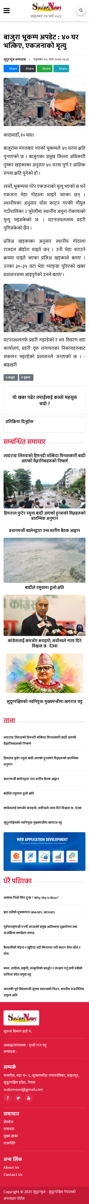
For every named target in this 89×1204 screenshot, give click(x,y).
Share (12, 68)
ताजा (9, 721)
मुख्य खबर (11, 1136)
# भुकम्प (26, 377)
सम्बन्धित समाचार (25, 442)
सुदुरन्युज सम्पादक (15, 59)
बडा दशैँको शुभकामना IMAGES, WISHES (29, 912)
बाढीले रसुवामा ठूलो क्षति (19, 793)
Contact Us (13, 1175)
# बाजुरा (10, 377)
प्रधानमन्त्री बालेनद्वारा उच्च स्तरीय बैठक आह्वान (31, 779)
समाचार (9, 1129)
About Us (11, 1167)
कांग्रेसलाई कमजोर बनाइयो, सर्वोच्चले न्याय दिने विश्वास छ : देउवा (43, 808)
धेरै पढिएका (18, 882)
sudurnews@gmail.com (23, 1089)
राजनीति (9, 1143)
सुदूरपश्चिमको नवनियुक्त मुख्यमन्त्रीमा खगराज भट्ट (33, 822)
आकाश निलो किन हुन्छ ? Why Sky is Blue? (31, 897)
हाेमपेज (8, 1122)
